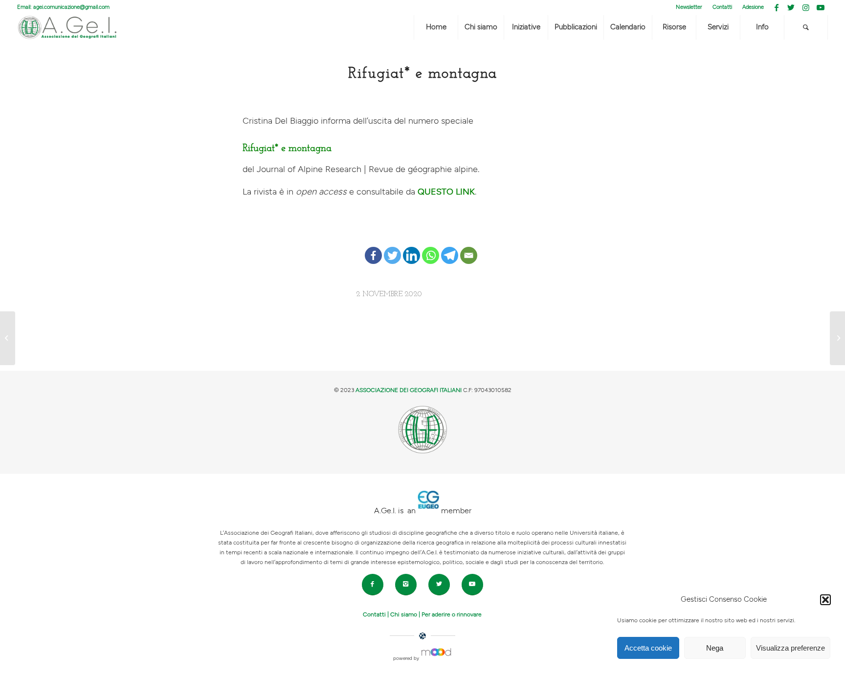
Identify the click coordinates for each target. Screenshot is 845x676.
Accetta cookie (648, 648)
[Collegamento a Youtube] (820, 7)
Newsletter (689, 7)
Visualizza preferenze (790, 648)
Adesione (753, 7)
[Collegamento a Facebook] (776, 7)
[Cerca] (806, 27)
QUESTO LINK (446, 191)
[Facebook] (373, 247)
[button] (825, 600)
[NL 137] (7, 338)
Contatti (722, 7)
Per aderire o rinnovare (452, 614)
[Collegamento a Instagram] (806, 7)
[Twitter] (392, 247)
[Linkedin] (411, 247)
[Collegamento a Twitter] (791, 7)
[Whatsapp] (430, 247)
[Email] (468, 247)
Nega (714, 648)
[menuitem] (689, 7)
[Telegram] (449, 247)
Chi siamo (403, 614)
